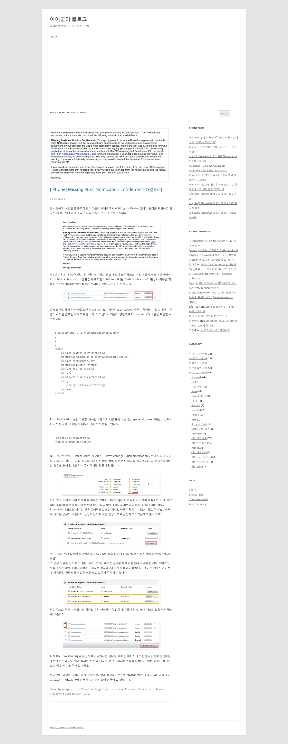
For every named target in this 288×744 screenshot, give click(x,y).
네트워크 (196, 447)
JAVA (194, 391)
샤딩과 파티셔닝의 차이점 (221, 269)
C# (193, 382)
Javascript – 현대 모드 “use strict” (208, 170)
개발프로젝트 (199, 443)
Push (68, 693)
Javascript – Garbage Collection (207, 165)
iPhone (147, 689)
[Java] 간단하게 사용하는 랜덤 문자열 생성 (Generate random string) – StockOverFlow (212, 287)
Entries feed (196, 494)
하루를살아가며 (198, 367)
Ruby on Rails (199, 424)
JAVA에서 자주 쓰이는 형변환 (220, 255)
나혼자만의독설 (198, 353)
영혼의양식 (195, 363)
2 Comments (57, 199)
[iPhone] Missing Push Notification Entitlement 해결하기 (106, 189)
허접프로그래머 (198, 372)
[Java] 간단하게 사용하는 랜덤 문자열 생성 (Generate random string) (212, 297)
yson (192, 259)
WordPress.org (197, 504)
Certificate (131, 689)
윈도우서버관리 (200, 461)
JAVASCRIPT (198, 396)
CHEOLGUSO (196, 273)
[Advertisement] (144, 76)
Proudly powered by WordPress (67, 727)
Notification (160, 689)
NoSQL (195, 410)
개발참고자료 (199, 438)
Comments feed (198, 499)
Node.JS (195, 405)
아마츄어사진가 (198, 358)
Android (196, 377)
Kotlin (194, 400)
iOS (140, 689)
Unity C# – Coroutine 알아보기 (216, 259)
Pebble (195, 414)
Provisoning (57, 693)
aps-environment (114, 689)
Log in (192, 490)
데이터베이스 (199, 452)
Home (53, 37)
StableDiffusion (200, 429)
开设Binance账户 (198, 241)
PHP (194, 419)
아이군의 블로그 (68, 18)
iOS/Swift (84, 689)
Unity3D (196, 433)
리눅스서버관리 (200, 457)
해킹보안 (196, 466)
